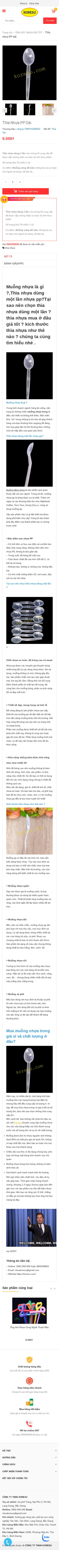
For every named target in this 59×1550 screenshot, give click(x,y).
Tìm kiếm (50, 20)
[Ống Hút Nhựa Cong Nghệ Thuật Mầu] (29, 1311)
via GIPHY (11, 1251)
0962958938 (12, 244)
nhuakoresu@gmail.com (14, 1513)
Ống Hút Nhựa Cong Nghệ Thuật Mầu (29, 1327)
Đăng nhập (34, 3)
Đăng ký (23, 3)
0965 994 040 (18, 1509)
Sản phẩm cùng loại (17, 1288)
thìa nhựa (10, 248)
